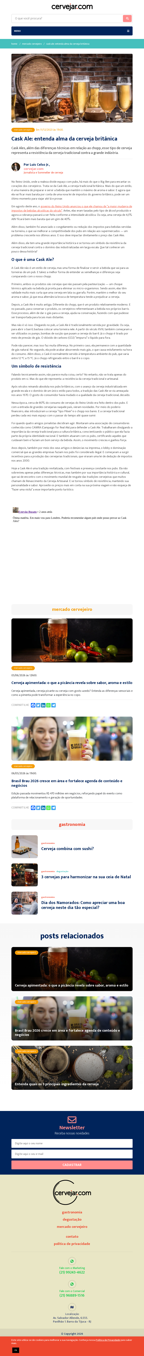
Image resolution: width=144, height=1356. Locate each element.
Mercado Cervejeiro (32, 43)
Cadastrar (72, 1165)
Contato (72, 1237)
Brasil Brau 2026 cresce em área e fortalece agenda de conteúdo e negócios (66, 783)
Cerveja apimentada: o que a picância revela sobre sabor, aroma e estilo (71, 683)
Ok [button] (15, 1350)
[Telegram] (53, 705)
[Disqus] (72, 550)
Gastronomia (72, 1212)
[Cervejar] (72, 7)
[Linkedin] (43, 705)
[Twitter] (38, 705)
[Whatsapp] (48, 705)
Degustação (72, 1220)
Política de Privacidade (72, 1244)
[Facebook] (33, 705)
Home (14, 43)
